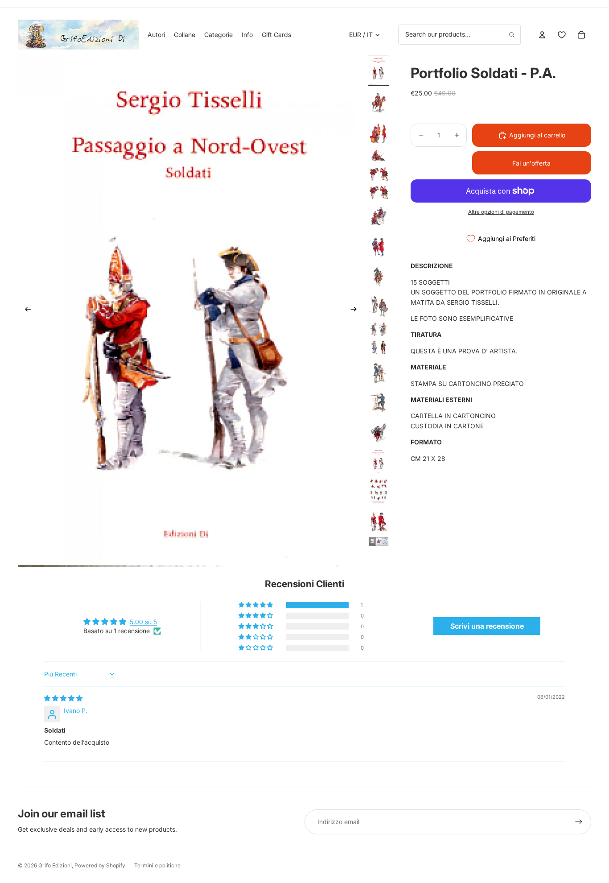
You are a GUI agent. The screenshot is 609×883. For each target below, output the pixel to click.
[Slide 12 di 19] (378, 347)
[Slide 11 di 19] (378, 329)
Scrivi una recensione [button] (487, 626)
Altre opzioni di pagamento (501, 212)
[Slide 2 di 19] (378, 101)
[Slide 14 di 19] (378, 401)
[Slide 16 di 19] (378, 461)
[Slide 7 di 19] (378, 216)
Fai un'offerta (531, 163)
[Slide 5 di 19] (378, 173)
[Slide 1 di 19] (378, 70)
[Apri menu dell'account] (542, 35)
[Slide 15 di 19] (378, 431)
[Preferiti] (562, 35)
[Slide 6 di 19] (378, 192)
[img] (63, 698)
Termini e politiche (157, 865)
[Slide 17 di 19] (378, 490)
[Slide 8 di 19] (378, 245)
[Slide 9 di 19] (378, 275)
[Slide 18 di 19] (378, 520)
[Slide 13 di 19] (378, 371)
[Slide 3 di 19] (378, 131)
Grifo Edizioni (55, 865)
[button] (256, 605)
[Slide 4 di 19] (378, 155)
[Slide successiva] (356, 310)
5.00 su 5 (143, 622)
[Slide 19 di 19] (378, 541)
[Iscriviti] (578, 821)
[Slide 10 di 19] (378, 305)
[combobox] (459, 34)
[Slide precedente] (25, 310)
